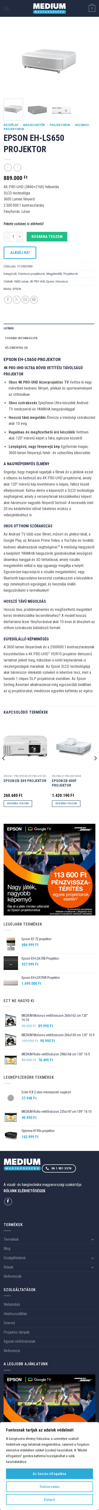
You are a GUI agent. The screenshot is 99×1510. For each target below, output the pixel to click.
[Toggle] (92, 1239)
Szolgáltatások (15, 1258)
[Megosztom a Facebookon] (8, 300)
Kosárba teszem (47, 237)
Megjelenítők (34, 125)
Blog (7, 1248)
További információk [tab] (21, 338)
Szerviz (9, 1323)
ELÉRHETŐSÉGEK (31, 1191)
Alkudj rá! (20, 252)
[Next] (87, 60)
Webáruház (12, 1304)
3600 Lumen (21, 281)
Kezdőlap (11, 125)
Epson (50, 281)
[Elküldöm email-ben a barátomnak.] (25, 300)
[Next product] (8, 167)
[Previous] (11, 60)
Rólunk (8, 1267)
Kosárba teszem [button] (18, 803)
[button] (6, 8)
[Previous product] (17, 167)
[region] (49, 1466)
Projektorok (60, 125)
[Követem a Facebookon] (8, 1202)
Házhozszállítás (15, 1313)
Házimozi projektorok (31, 274)
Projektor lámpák (17, 1332)
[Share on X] (17, 300)
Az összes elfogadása (49, 1474)
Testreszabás (49, 1487)
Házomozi (62, 281)
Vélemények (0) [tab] (16, 347)
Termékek (11, 1239)
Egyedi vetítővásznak (19, 1341)
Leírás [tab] (9, 328)
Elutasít (49, 1500)
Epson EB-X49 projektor (25, 781)
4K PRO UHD (37, 281)
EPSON (17, 289)
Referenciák (13, 1276)
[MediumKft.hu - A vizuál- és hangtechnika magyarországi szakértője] (49, 8)
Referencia (12, 1350)
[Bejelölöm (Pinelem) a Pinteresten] (34, 300)
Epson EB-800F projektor (64, 783)
